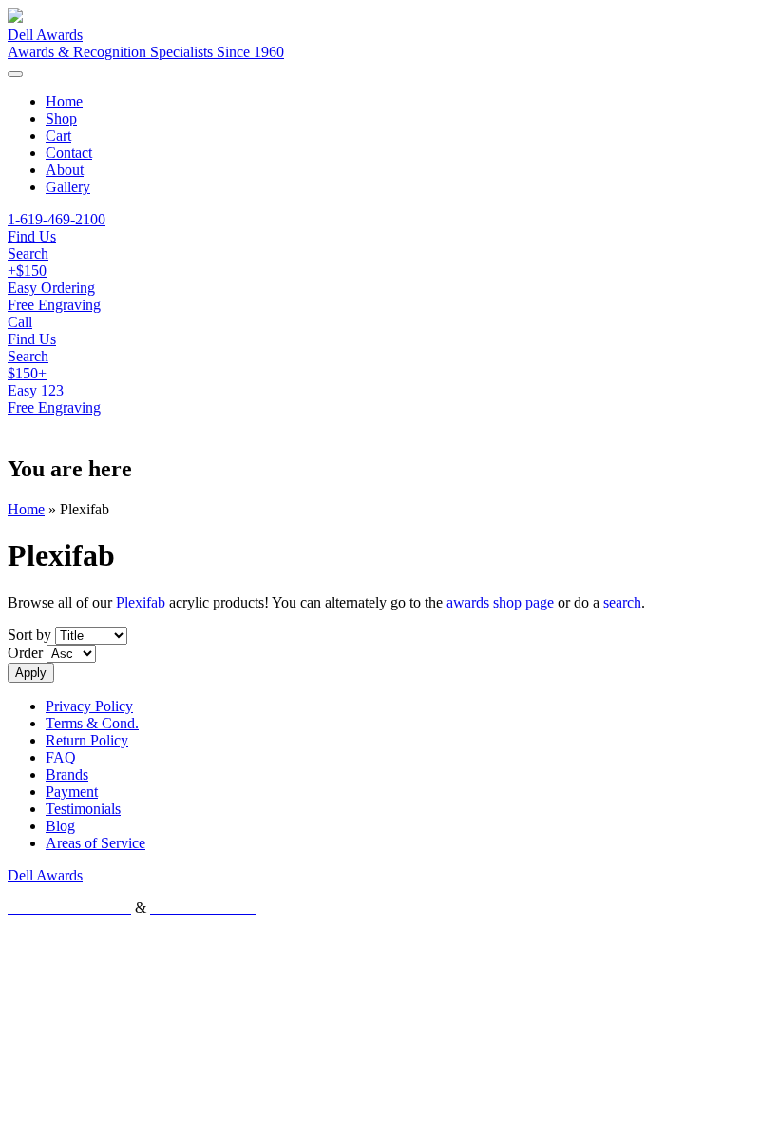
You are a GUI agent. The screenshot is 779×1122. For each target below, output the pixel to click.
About (65, 170)
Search (28, 356)
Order (27, 653)
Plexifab (140, 602)
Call (20, 322)
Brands (67, 774)
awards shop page (500, 602)
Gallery (68, 187)
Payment (72, 791)
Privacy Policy (89, 706)
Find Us (32, 339)
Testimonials (83, 809)
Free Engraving (54, 407)
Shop (61, 118)
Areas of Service (95, 843)
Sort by (31, 635)
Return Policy (87, 740)
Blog (60, 826)
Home (64, 101)
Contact (69, 153)
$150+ (27, 373)
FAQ (61, 757)
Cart (58, 135)
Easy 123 (36, 390)
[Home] (15, 18)
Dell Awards (45, 35)
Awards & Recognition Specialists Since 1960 (146, 52)
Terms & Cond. (92, 723)
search (622, 602)
